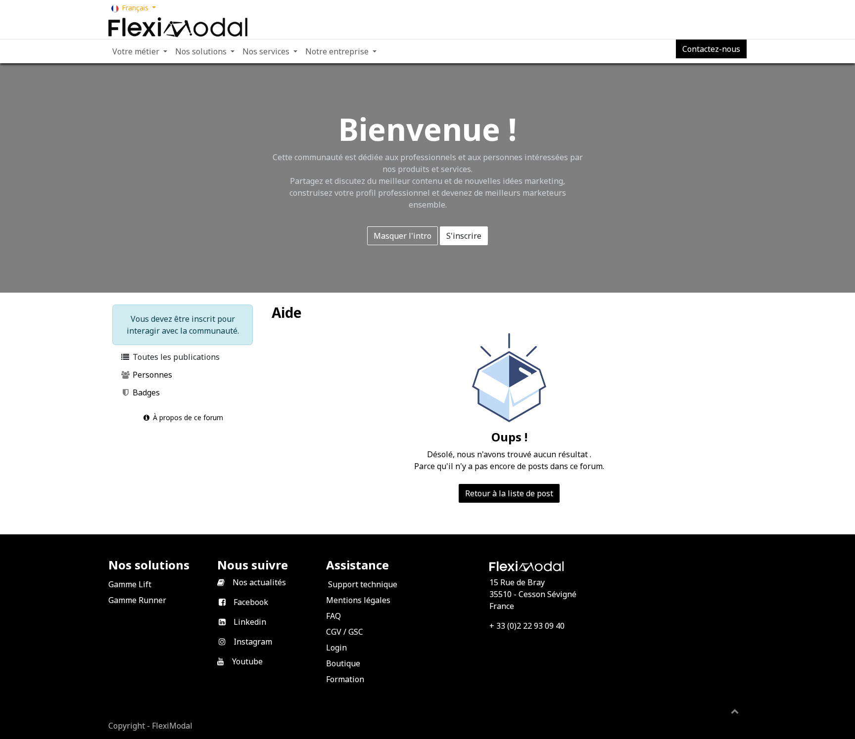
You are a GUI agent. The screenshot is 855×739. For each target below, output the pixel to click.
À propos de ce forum (187, 417)
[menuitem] (139, 51)
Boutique (343, 663)
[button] (735, 711)
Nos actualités (259, 582)
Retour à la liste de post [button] (509, 493)
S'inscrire (463, 235)
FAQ (333, 615)
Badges (145, 392)
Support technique (362, 584)
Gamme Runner (137, 600)
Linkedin (250, 621)
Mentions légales (358, 600)
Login (336, 647)
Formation (345, 679)
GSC (355, 631)
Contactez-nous (711, 48)
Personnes (151, 374)
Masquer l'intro (402, 235)
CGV (333, 631)
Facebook (251, 602)
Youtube (247, 661)
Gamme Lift (129, 584)
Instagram (253, 641)
